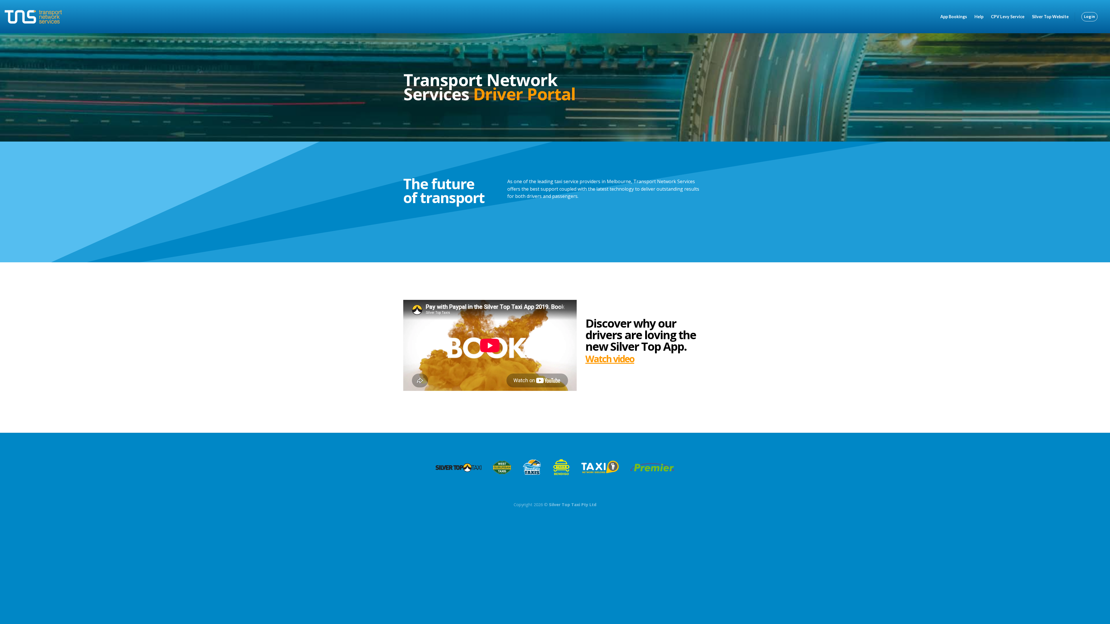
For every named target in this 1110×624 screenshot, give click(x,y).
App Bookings (953, 16)
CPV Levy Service (1007, 16)
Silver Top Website (1050, 16)
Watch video (609, 358)
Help (978, 16)
